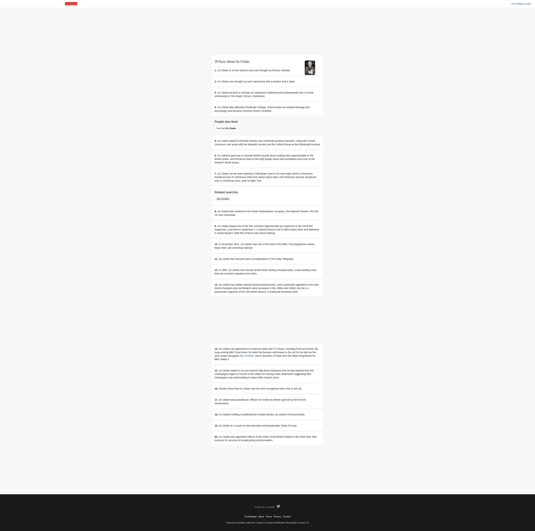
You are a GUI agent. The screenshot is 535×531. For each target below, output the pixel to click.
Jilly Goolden (223, 199)
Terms (269, 516)
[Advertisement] (267, 31)
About (261, 516)
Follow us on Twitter (265, 507)
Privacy (277, 516)
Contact (286, 516)
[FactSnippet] (71, 4)
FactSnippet (250, 516)
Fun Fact (226, 128)
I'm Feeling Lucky (521, 3)
